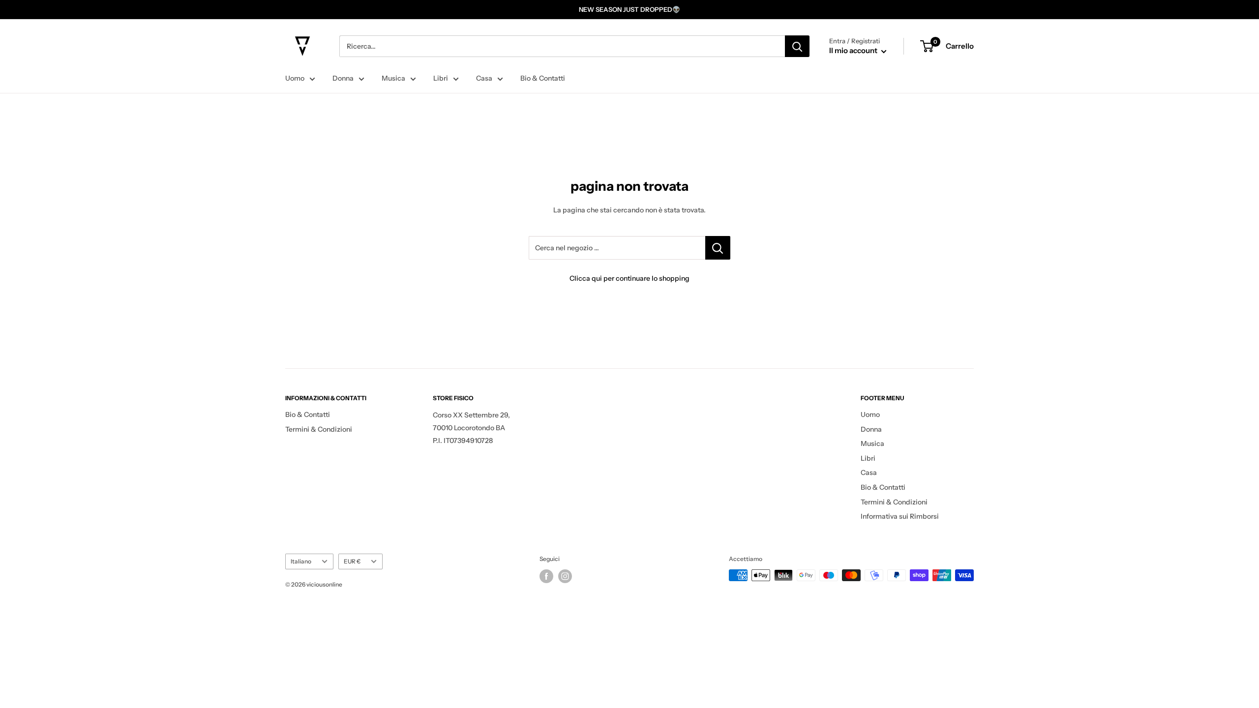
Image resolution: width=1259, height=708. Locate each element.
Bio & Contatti (542, 78)
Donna (343, 78)
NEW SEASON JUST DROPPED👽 (629, 9)
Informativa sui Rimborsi (900, 516)
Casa (484, 78)
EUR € (352, 561)
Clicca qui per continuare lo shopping (629, 278)
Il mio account (854, 50)
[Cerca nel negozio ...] (717, 248)
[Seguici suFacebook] (546, 576)
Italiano (301, 561)
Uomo (294, 78)
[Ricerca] (797, 46)
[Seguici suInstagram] (565, 576)
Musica (393, 78)
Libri (440, 78)
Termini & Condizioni (318, 429)
